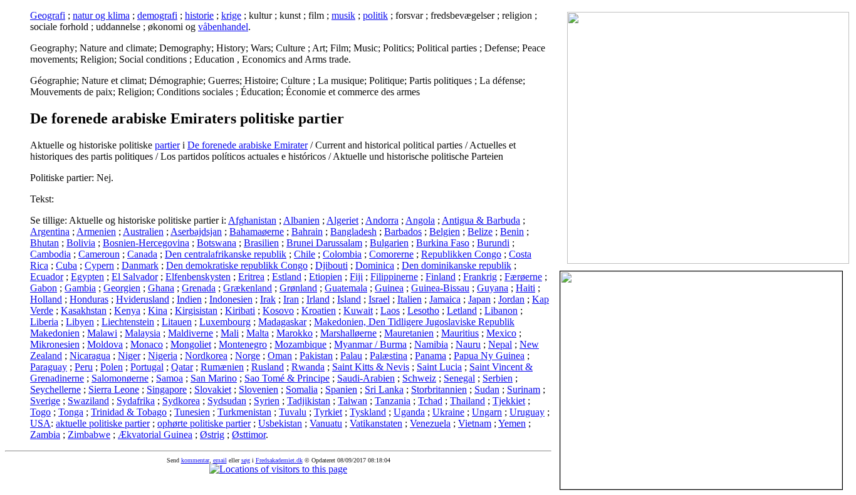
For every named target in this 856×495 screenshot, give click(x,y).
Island (349, 299)
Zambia (45, 434)
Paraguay (48, 367)
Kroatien (318, 310)
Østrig (212, 434)
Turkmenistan (244, 412)
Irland (318, 299)
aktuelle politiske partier (103, 423)
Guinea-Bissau (440, 288)
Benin (512, 231)
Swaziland (88, 400)
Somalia (302, 389)
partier (167, 145)
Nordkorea (206, 355)
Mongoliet (190, 344)
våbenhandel (223, 26)
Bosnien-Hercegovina (146, 242)
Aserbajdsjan (196, 231)
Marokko (294, 333)
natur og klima (101, 15)
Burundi (493, 242)
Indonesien (231, 299)
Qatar (182, 367)
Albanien (301, 220)
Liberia (44, 321)
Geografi (47, 15)
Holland (46, 299)
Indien (189, 299)
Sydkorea (181, 400)
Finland (440, 276)
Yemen (512, 423)
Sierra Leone (113, 389)
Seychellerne (55, 389)
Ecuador (46, 276)
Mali (230, 333)
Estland (286, 276)
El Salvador (135, 276)
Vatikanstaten (376, 423)
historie (199, 15)
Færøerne (523, 276)
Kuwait (358, 310)
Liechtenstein (128, 321)
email (220, 460)
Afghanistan (252, 220)
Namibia (431, 344)
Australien (143, 231)
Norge (247, 355)
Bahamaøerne (256, 231)
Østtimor (249, 434)
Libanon (501, 310)
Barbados (403, 231)
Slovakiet (212, 389)
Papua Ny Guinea (489, 355)
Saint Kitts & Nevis (370, 367)
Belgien (444, 231)
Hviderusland (142, 299)
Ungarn (487, 412)
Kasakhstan (84, 310)
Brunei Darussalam (324, 242)
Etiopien (325, 276)
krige (231, 15)
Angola (420, 220)
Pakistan (316, 355)
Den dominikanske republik (456, 265)
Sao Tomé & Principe (287, 378)
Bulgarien (389, 242)
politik (375, 15)
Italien (409, 299)
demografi (157, 15)
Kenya (127, 310)
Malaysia (142, 333)
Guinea (389, 288)
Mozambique (300, 344)
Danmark (140, 265)
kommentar (195, 460)
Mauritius (460, 333)
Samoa (169, 378)
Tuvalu (292, 412)
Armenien (96, 231)
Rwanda (308, 367)
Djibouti (331, 265)
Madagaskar (282, 321)
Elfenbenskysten (198, 276)
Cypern (99, 265)
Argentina (50, 231)
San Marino (214, 378)
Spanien (341, 389)
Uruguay (527, 412)
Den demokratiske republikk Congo (237, 265)
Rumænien (222, 367)
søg (245, 460)
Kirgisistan (196, 310)
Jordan (511, 299)
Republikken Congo (461, 254)
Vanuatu (326, 423)
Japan (479, 299)
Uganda (409, 412)
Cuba (66, 265)
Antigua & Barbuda (481, 220)
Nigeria (162, 355)
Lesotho (423, 310)
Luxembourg (225, 321)
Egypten (87, 276)
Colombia (342, 254)
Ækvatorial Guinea (155, 434)
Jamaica (445, 299)
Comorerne (391, 254)
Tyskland (368, 412)
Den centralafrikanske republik (225, 254)
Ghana (161, 288)
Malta (257, 333)
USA (40, 423)
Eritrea (251, 276)
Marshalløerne (348, 333)
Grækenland (247, 288)
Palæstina (388, 355)
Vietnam (474, 423)
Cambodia (50, 254)
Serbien (498, 378)
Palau (351, 355)
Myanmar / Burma (370, 344)
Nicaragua (90, 355)
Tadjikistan (308, 400)
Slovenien (258, 389)
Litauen (177, 321)
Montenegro (243, 344)
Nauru (468, 344)
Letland (462, 310)
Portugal (147, 367)
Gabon (43, 288)
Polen (111, 367)
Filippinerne (394, 276)
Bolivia (80, 242)
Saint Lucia (439, 367)
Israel (379, 299)
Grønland (298, 288)
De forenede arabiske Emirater (247, 145)
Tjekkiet (509, 400)
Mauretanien (409, 333)
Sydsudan (226, 400)
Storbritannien (439, 389)
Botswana (216, 242)
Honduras (89, 299)
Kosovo (278, 310)
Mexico (501, 333)
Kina (157, 310)
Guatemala (346, 288)
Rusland (267, 367)
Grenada (199, 288)
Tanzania (392, 400)
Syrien (266, 400)
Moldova (105, 344)
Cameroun (99, 254)
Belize (480, 231)
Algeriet (342, 220)
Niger (129, 355)
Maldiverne (190, 333)
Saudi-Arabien (366, 378)
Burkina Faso (442, 242)
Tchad (430, 400)
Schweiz (419, 378)
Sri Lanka (384, 389)
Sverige (45, 400)
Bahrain (307, 231)
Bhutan (44, 242)
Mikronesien (55, 344)
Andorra (382, 220)
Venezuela (430, 423)
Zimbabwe (89, 434)
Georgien (121, 288)
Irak (268, 299)
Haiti (525, 288)
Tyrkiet (328, 412)
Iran (291, 299)
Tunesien (192, 412)
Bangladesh (353, 231)
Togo (40, 412)
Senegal (459, 378)
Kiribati (240, 310)
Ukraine (448, 412)
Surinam (523, 389)
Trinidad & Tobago (129, 412)
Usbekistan (280, 423)
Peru (84, 367)
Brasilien (261, 242)
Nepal (500, 344)
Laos (390, 310)
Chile (304, 254)
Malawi (102, 333)
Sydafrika (136, 400)
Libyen (80, 321)
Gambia (80, 288)
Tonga (70, 412)
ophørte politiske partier (204, 423)
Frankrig (480, 276)
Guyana (492, 288)
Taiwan (352, 400)
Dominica (374, 265)
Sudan (486, 389)
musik (343, 15)
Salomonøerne (120, 378)
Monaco (146, 344)
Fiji (356, 276)
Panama (430, 355)
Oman (280, 355)
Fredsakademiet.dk (279, 460)
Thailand (467, 400)
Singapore (167, 389)
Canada (142, 254)
